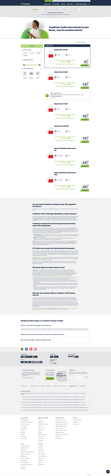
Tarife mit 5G (40, 430)
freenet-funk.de (41, 450)
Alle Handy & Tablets (25, 419)
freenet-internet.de (41, 454)
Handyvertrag (40, 422)
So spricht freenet (41, 464)
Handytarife (40, 419)
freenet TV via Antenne (77, 419)
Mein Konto (76, 0)
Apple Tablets (23, 436)
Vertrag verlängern (81, 4)
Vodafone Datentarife (59, 432)
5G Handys (23, 430)
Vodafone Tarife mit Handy (60, 430)
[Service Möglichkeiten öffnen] (108, 471)
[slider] (24, 65)
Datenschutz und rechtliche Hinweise (60, 386)
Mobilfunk (47, 4)
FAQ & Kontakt (68, 0)
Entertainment (23, 466)
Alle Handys (23, 432)
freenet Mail (40, 445)
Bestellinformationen (25, 447)
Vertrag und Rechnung (25, 445)
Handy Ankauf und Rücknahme (27, 464)
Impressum (48, 386)
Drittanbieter (23, 468)
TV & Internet (56, 4)
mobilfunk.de (40, 460)
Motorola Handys (24, 428)
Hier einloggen (53, 98)
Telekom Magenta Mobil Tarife (61, 422)
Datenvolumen (41, 438)
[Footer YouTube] (31, 349)
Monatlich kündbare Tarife (43, 424)
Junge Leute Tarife (41, 428)
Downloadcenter (24, 456)
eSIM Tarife (40, 432)
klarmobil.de (40, 447)
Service (63, 4)
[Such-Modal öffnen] (89, 4)
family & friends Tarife (42, 434)
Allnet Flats (40, 426)
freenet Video (75, 422)
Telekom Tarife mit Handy (60, 419)
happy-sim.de (40, 458)
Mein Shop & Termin (58, 0)
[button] (69, 62)
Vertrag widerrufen (73, 386)
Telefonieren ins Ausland (25, 454)
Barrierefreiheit (41, 386)
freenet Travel (40, 436)
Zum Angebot (84, 65)
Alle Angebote (40, 440)
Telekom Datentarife (59, 428)
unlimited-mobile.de (42, 456)
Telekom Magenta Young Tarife (61, 424)
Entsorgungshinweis (24, 462)
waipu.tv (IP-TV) (76, 424)
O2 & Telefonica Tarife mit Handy (61, 434)
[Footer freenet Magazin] (22, 349)
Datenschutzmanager (25, 458)
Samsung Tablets (24, 438)
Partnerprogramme (33, 386)
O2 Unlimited (58, 436)
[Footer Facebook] (26, 349)
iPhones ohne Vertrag (25, 424)
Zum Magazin (50, 378)
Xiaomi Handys (23, 426)
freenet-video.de (41, 452)
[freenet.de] (25, 4)
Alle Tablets (23, 434)
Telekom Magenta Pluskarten (61, 426)
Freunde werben (24, 460)
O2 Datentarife (58, 438)
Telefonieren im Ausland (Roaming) (27, 452)
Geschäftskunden (24, 386)
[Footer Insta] (35, 349)
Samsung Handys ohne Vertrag (27, 422)
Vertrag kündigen (82, 386)
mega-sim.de (40, 462)
